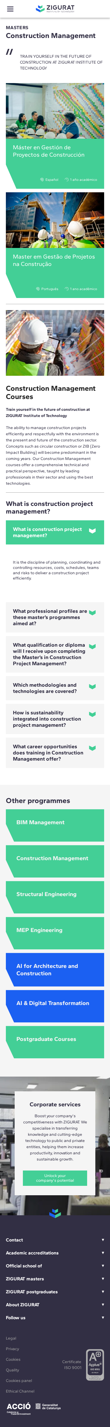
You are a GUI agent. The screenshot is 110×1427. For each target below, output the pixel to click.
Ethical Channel (20, 1391)
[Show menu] (10, 9)
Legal (11, 1338)
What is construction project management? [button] (47, 532)
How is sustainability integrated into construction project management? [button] (47, 718)
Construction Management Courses (51, 392)
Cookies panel (19, 1380)
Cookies (13, 1359)
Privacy (12, 1348)
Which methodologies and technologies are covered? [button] (45, 688)
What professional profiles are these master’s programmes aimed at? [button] (50, 617)
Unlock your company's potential (55, 1178)
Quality (12, 1370)
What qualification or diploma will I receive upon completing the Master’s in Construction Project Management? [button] (49, 654)
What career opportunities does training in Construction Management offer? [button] (48, 752)
